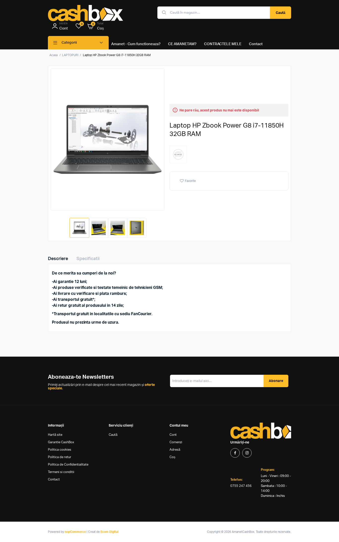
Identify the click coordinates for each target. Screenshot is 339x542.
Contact (54, 479)
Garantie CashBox (61, 442)
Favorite (190, 180)
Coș (172, 457)
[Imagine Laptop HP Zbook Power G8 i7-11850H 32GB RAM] (107, 139)
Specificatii (88, 259)
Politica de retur (59, 457)
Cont (173, 435)
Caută (280, 13)
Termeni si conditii (61, 472)
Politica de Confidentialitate (68, 464)
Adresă (175, 449)
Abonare (276, 381)
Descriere (58, 259)
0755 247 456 (241, 486)
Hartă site (55, 435)
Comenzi (176, 442)
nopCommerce (75, 531)
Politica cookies (59, 449)
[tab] (61, 259)
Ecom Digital (109, 531)
